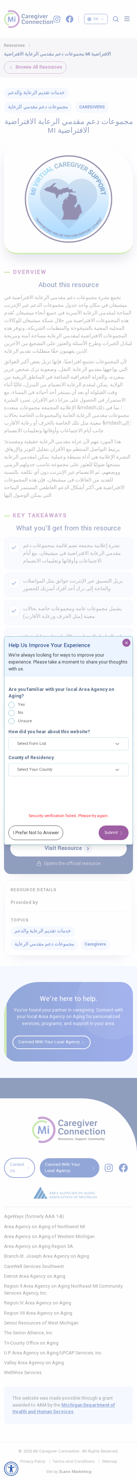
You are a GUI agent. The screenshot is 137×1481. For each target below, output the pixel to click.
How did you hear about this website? (49, 731)
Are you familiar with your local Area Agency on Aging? (61, 693)
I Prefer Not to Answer (36, 832)
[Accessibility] (11, 1469)
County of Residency (31, 757)
